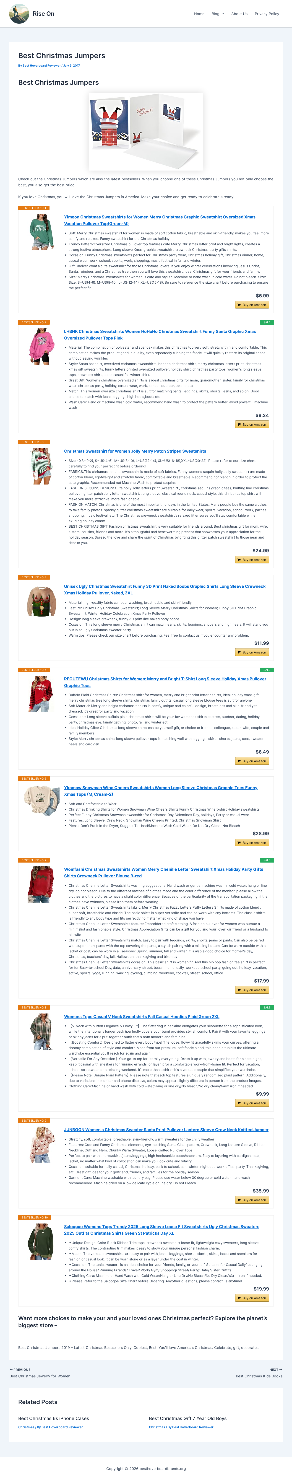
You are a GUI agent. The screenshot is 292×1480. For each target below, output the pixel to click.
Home (199, 13)
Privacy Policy (267, 13)
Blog (215, 13)
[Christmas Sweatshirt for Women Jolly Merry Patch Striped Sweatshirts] (41, 466)
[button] (221, 14)
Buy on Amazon (254, 305)
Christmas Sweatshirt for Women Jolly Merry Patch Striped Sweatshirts (135, 451)
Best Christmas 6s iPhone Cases (53, 1418)
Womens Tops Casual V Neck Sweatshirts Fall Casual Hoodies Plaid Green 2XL (141, 1016)
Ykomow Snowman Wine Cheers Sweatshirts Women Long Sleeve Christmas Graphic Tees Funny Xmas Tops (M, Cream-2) (161, 791)
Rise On (44, 13)
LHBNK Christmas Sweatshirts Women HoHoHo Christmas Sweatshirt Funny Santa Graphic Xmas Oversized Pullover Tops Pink (160, 334)
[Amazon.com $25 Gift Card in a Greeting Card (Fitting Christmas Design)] (146, 131)
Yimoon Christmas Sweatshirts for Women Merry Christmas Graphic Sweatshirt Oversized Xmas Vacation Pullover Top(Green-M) (160, 220)
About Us (239, 13)
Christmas (26, 1427)
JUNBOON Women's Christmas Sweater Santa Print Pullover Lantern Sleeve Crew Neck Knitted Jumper (166, 1129)
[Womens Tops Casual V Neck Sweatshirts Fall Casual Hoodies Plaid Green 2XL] (41, 1031)
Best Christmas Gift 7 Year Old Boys (188, 1418)
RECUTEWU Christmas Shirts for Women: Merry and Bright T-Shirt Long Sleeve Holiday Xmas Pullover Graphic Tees (165, 682)
